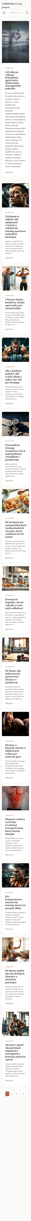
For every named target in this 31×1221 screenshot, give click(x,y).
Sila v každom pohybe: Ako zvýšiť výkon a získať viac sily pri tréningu (13, 376)
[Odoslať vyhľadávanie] (20, 12)
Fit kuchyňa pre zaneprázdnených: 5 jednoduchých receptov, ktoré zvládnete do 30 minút (16, 529)
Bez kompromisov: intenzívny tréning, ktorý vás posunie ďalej (15, 902)
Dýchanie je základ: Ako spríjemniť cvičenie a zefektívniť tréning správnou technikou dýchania (15, 226)
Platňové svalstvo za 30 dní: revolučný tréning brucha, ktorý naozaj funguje (15, 826)
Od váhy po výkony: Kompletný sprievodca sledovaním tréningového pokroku (13, 80)
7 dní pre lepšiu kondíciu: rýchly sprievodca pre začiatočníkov (15, 304)
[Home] (4, 13)
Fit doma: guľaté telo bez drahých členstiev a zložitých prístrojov (15, 976)
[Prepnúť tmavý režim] (27, 13)
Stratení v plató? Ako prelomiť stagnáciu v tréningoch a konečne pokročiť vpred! (15, 1052)
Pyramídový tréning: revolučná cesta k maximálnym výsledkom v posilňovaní (15, 452)
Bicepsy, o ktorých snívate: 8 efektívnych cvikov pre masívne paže (15, 751)
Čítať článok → (9, 172)
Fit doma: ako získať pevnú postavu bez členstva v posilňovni (13, 676)
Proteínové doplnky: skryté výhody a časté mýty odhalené (14, 604)
